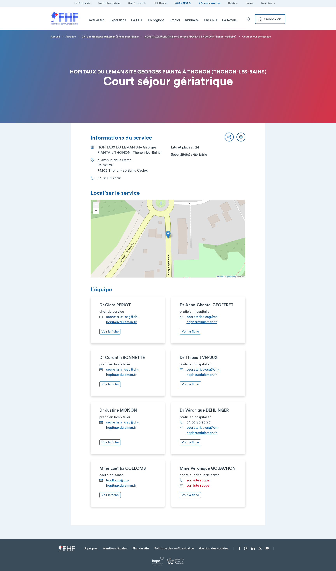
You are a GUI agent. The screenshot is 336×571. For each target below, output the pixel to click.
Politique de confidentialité (174, 548)
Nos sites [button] (266, 3)
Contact (233, 3)
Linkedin (253, 548)
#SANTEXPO (183, 3)
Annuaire (192, 20)
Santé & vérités (137, 3)
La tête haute (82, 3)
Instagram (245, 548)
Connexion (272, 19)
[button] (229, 137)
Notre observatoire (109, 3)
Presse (250, 3)
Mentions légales (115, 548)
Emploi (174, 20)
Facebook (239, 548)
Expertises (117, 20)
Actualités (96, 20)
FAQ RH (210, 20)
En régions (156, 20)
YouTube (267, 548)
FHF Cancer (160, 3)
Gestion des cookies (213, 548)
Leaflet (221, 276)
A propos (90, 548)
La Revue (229, 20)
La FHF (137, 20)
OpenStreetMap (231, 276)
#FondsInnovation (209, 3)
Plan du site (140, 548)
